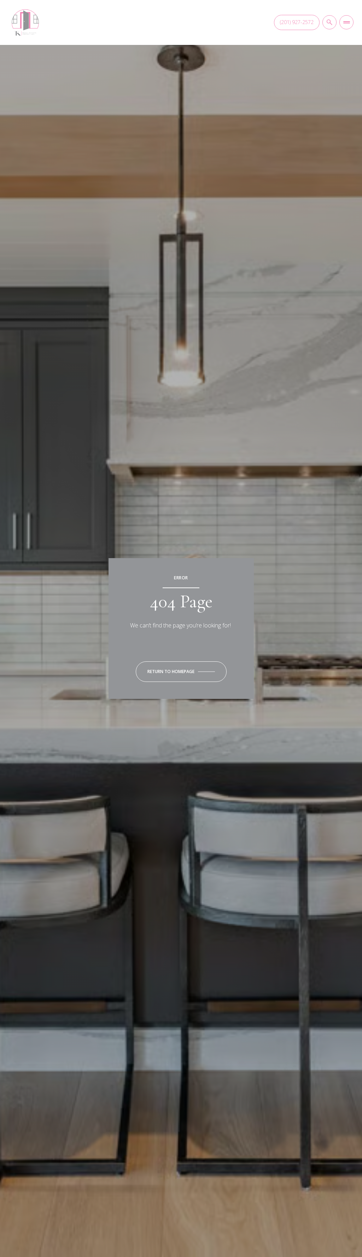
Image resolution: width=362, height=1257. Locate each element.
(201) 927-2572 (297, 22)
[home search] (329, 22)
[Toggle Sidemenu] (346, 22)
